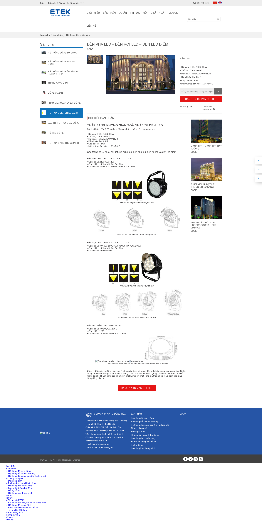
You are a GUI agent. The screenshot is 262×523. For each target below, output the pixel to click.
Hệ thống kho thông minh (143, 448)
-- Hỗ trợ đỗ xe (13, 490)
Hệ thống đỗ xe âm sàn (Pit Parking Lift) (150, 425)
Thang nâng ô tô (139, 428)
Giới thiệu (93, 13)
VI (215, 3)
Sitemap (77, 460)
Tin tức (135, 13)
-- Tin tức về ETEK (15, 500)
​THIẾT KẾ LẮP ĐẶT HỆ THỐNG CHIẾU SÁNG (203, 185)
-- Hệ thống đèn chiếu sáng (19, 485)
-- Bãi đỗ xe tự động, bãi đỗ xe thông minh (26, 502)
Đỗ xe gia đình (138, 431)
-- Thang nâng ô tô (15, 478)
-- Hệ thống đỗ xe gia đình (18, 505)
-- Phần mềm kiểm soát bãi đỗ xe (22, 507)
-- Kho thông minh (14, 512)
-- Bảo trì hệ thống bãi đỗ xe (19, 488)
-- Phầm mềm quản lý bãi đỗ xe (21, 483)
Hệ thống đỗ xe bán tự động (144, 421)
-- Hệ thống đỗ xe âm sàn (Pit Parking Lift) (26, 476)
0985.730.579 (202, 3)
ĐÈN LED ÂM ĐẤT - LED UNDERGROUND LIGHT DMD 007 (203, 225)
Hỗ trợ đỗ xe (137, 445)
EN (220, 3)
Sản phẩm (109, 13)
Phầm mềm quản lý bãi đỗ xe (145, 435)
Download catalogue (208, 107)
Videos (173, 13)
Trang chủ (45, 35)
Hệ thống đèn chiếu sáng (78, 35)
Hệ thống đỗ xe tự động (142, 418)
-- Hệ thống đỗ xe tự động (18, 471)
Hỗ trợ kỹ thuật (154, 13)
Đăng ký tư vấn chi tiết (201, 99)
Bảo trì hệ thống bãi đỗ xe (143, 441)
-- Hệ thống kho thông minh (19, 493)
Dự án (123, 13)
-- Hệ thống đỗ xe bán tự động (20, 473)
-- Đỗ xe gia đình (14, 481)
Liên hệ (91, 25)
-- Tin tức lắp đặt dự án (17, 510)
